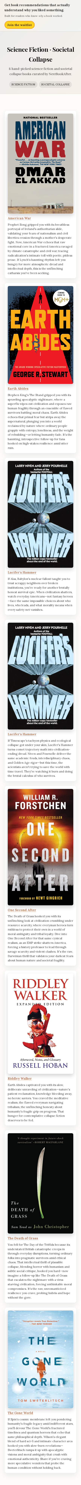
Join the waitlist (19, 25)
